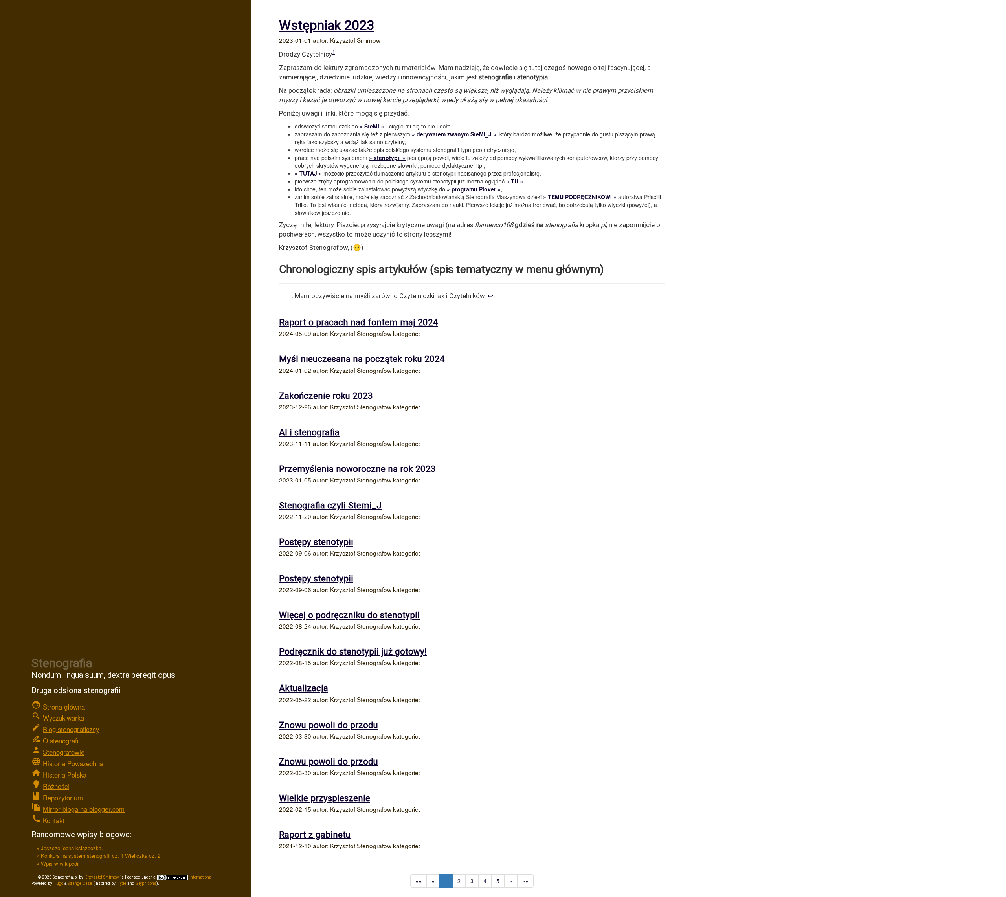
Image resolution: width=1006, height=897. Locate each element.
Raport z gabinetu (315, 834)
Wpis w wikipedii (60, 863)
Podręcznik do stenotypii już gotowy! (353, 651)
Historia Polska (64, 775)
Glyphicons (146, 883)
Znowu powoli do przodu (328, 725)
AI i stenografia (309, 432)
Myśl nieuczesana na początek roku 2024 (362, 359)
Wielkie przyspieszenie (324, 798)
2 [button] (459, 881)
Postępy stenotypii (316, 542)
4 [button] (484, 881)
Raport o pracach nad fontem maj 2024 (358, 322)
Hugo (58, 883)
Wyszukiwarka (63, 718)
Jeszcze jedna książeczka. (72, 848)
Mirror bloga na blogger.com (84, 809)
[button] (418, 881)
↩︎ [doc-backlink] (490, 296)
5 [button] (497, 881)
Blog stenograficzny (71, 729)
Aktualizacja (303, 688)
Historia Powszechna (73, 763)
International (200, 877)
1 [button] (446, 881)
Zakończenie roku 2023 (326, 396)
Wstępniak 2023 (326, 25)
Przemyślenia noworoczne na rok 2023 (357, 469)
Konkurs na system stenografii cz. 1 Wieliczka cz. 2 (100, 855)
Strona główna (64, 707)
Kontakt (53, 820)
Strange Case (80, 883)
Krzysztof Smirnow (101, 877)
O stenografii (61, 740)
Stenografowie (63, 752)
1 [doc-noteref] (333, 52)
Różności (56, 786)
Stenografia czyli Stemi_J (330, 505)
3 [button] (472, 881)
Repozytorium (63, 797)
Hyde (121, 883)
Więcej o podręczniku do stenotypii (349, 615)
